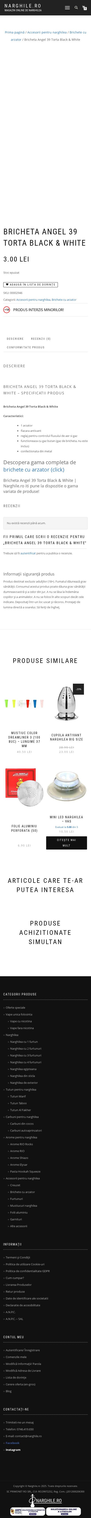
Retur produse (15, 1291)
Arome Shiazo (19, 1158)
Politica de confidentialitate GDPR (28, 1271)
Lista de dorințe (16, 1377)
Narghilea (12, 1035)
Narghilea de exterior (24, 1083)
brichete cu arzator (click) (33, 469)
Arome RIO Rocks (21, 1144)
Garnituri (16, 1219)
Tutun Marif (18, 1096)
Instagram (13, 1450)
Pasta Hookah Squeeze (25, 1171)
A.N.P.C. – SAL (14, 1319)
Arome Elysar (18, 1165)
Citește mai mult (66, 843)
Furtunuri (16, 1199)
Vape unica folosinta (19, 1014)
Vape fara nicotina (22, 1028)
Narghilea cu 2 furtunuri (25, 1048)
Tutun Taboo (18, 1103)
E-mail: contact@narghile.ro (24, 1436)
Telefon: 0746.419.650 (20, 1429)
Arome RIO (17, 1151)
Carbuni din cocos (22, 1124)
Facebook (12, 1443)
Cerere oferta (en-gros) (20, 1384)
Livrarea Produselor (19, 1285)
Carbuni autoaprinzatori (26, 1130)
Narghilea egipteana (23, 1069)
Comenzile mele (16, 1357)
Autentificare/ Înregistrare (23, 1350)
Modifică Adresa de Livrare (23, 1371)
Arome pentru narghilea (21, 1137)
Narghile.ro (23, 6)
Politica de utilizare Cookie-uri (25, 1264)
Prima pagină (15, 32)
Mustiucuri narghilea (23, 1206)
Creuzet (15, 1185)
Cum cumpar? (15, 1278)
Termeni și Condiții (18, 1257)
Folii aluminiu (19, 1212)
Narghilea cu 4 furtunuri (25, 1062)
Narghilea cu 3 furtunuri (25, 1055)
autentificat (28, 553)
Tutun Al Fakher (20, 1110)
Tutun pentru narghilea (21, 1089)
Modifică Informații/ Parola (23, 1364)
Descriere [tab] (15, 338)
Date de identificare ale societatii (27, 1298)
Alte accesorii (18, 1226)
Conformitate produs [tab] (26, 347)
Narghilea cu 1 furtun (24, 1042)
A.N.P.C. (10, 1312)
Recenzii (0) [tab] (41, 338)
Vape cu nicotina (21, 1021)
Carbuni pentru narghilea (22, 1117)
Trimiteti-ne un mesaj (20, 1422)
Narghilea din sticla (22, 1076)
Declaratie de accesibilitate (23, 1305)
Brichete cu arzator (64, 300)
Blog (8, 1391)
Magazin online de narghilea (23, 10)
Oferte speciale (15, 1008)
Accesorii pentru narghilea (47, 32)
